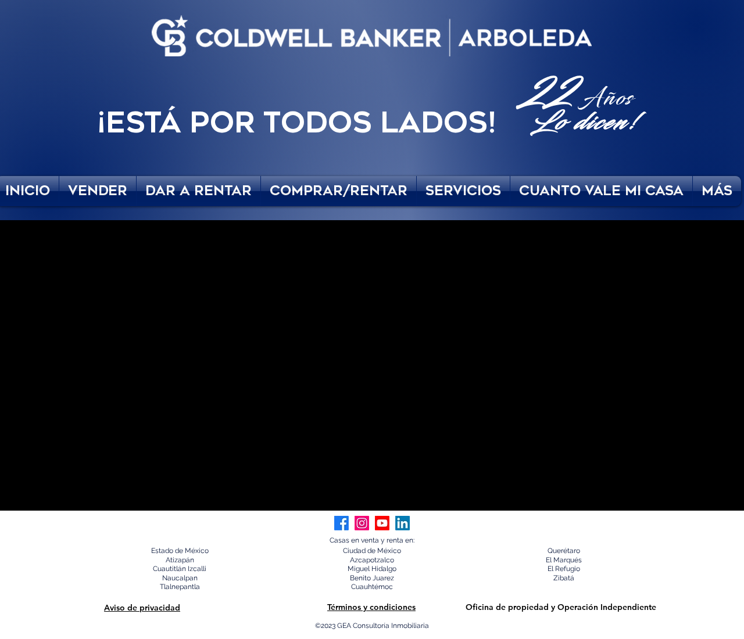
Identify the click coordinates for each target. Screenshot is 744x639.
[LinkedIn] (402, 523)
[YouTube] (382, 523)
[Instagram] (362, 523)
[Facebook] (341, 523)
